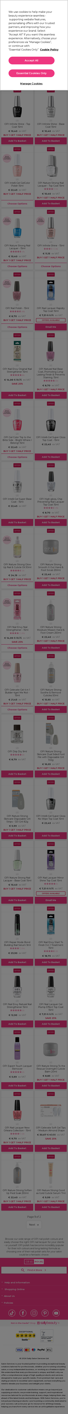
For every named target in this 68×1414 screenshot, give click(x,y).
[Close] (62, 5)
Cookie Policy (49, 49)
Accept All (31, 60)
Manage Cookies (31, 83)
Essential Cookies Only (31, 73)
